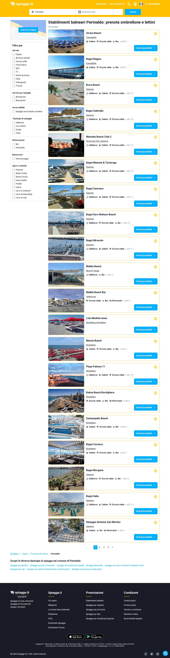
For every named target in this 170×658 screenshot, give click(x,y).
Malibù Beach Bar (96, 292)
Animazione (21, 97)
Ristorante (20, 147)
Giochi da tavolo (22, 75)
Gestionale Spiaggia (57, 623)
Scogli (18, 129)
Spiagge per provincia (95, 609)
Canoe (18, 187)
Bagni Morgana (94, 470)
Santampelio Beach (97, 418)
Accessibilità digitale (133, 618)
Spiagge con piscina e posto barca (87, 569)
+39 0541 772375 (91, 646)
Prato (18, 133)
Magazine (52, 605)
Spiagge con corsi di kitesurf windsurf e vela (124, 565)
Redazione (52, 614)
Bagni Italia (92, 496)
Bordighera (91, 345)
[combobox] (52, 12)
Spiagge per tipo (93, 614)
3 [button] (104, 547)
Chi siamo (52, 600)
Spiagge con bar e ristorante (42, 565)
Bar (17, 144)
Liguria (25, 554)
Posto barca (21, 65)
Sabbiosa (20, 122)
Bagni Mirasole (94, 240)
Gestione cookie (131, 614)
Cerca (133, 12)
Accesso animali (23, 58)
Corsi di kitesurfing (24, 194)
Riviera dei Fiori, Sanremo (97, 141)
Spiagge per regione (95, 605)
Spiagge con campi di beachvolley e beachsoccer (48, 569)
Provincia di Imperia (39, 554)
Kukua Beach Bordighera (100, 392)
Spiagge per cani (17, 569)
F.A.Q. (50, 618)
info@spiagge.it (103, 646)
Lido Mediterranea (96, 318)
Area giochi (20, 100)
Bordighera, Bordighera (96, 322)
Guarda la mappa (28, 30)
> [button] (112, 547)
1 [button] (95, 547)
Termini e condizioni (132, 609)
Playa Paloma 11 (95, 366)
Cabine (19, 54)
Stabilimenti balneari (95, 600)
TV (17, 72)
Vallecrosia (91, 296)
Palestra (19, 170)
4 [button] (108, 547)
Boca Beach (93, 84)
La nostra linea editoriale (59, 609)
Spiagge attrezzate (94, 565)
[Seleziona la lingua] (141, 4)
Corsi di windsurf (23, 191)
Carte (18, 79)
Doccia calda (21, 61)
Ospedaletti (91, 37)
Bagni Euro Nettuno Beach (101, 214)
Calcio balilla (21, 180)
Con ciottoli (21, 126)
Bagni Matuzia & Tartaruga (101, 162)
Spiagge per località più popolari (100, 618)
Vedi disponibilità (144, 48)
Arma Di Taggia (92, 271)
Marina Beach (94, 340)
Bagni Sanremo (95, 188)
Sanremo (90, 89)
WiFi (18, 68)
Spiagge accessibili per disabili (70, 565)
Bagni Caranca (94, 444)
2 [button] (99, 547)
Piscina (19, 86)
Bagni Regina (93, 58)
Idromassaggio (22, 159)
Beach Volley (21, 173)
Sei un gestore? (117, 4)
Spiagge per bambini (19, 565)
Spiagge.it (14, 554)
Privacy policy (130, 605)
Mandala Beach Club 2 (98, 136)
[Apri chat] (165, 653)
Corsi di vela (21, 198)
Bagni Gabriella (94, 110)
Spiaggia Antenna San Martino (103, 522)
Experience (101, 4)
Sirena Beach (93, 33)
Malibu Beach (93, 266)
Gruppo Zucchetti (17, 607)
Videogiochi (21, 82)
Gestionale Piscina (56, 627)
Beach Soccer (22, 177)
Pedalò (19, 184)
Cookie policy (130, 600)
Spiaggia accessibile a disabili (29, 111)
